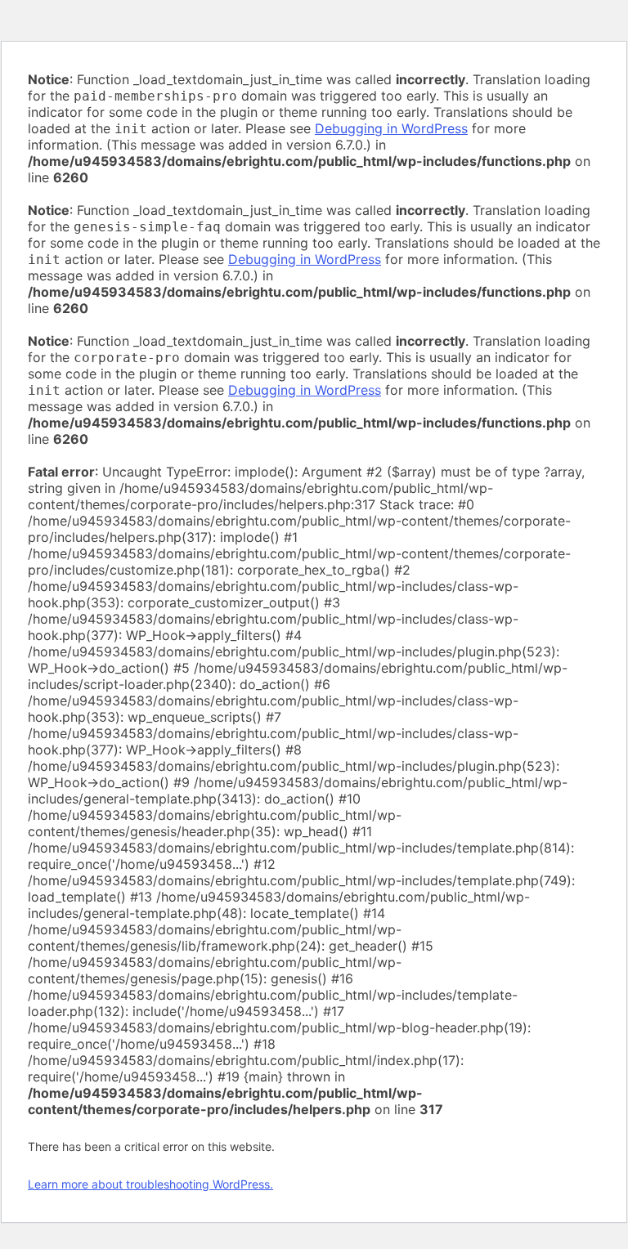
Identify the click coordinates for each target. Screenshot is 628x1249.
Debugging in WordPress (391, 128)
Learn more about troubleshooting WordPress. (150, 1184)
